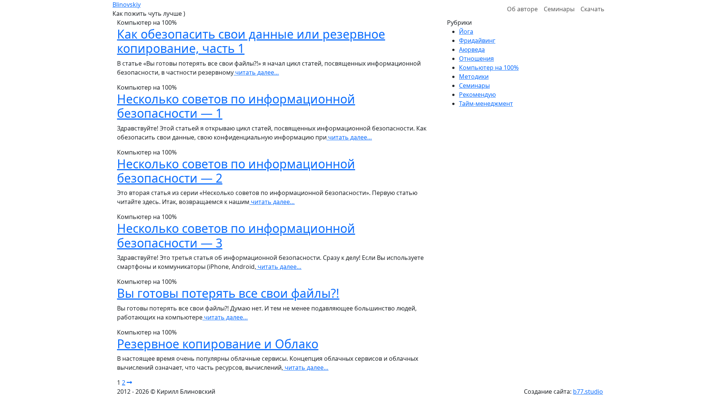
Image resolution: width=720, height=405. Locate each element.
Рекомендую (477, 94)
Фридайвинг (477, 40)
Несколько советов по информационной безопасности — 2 (236, 171)
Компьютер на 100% (489, 67)
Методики (474, 76)
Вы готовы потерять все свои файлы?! (228, 293)
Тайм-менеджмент (486, 103)
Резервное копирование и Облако (217, 344)
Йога (466, 31)
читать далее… (256, 72)
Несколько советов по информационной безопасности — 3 (236, 235)
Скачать (592, 9)
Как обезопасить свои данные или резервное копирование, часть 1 (251, 41)
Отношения (476, 58)
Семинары (559, 9)
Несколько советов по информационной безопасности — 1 (236, 106)
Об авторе (522, 9)
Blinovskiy (126, 4)
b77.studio (588, 391)
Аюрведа (472, 49)
